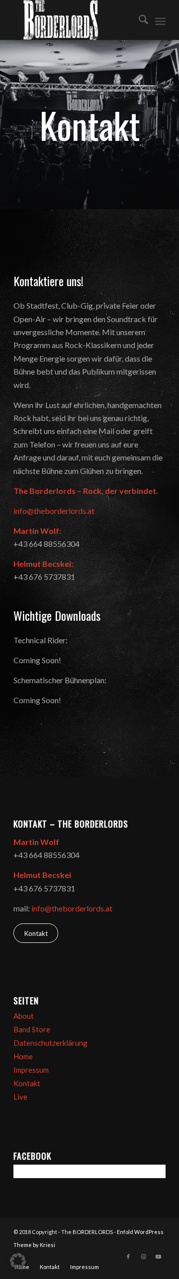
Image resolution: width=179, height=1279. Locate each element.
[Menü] (160, 20)
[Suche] (138, 20)
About (23, 1015)
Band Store (31, 1029)
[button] (18, 1261)
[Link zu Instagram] (143, 1256)
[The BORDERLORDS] (74, 20)
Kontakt (26, 1083)
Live (20, 1096)
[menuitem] (138, 20)
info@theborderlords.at (53, 510)
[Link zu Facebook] (128, 1256)
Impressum (31, 1069)
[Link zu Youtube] (158, 1256)
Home (23, 1056)
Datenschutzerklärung (50, 1042)
